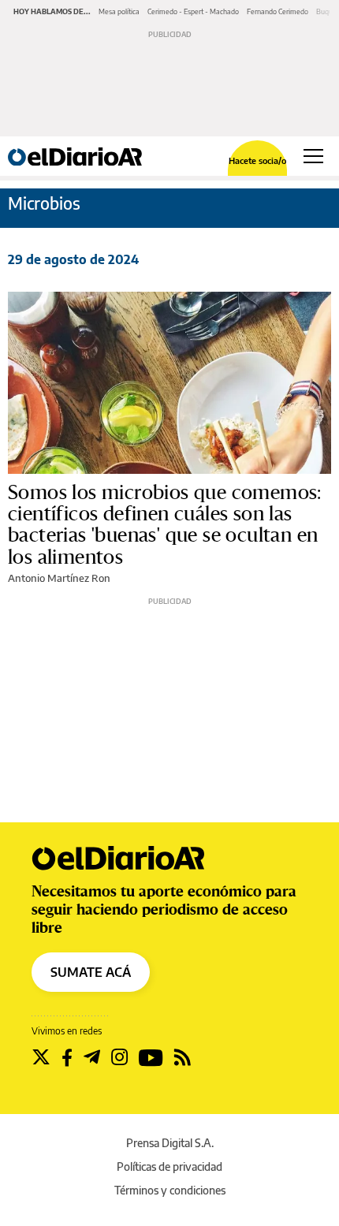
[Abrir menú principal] (313, 156)
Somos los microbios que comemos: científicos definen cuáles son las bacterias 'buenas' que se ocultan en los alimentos (165, 525)
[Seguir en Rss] (182, 1057)
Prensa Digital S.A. (170, 1143)
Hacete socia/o (257, 160)
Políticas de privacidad (169, 1166)
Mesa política (119, 11)
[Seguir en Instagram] (119, 1057)
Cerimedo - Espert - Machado (193, 11)
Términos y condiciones (169, 1190)
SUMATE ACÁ (90, 972)
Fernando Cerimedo (277, 11)
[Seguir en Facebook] (67, 1057)
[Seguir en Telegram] (92, 1057)
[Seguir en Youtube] (151, 1057)
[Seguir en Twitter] (41, 1057)
